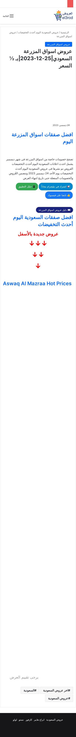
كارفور (29, 719)
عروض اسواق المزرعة (58, 44)
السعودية (29, 690)
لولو (15, 719)
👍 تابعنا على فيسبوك (59, 195)
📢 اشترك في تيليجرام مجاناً (55, 186)
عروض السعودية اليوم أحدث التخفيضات (38, 32)
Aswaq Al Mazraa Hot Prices (37, 283)
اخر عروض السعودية (55, 690)
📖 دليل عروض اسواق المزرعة (54, 209)
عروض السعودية (58, 698)
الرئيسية (65, 32)
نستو (21, 719)
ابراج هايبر (39, 719)
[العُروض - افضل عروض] (63, 15)
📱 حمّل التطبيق (26, 186)
